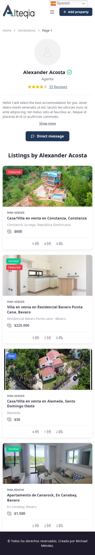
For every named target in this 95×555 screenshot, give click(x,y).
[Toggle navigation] (52, 12)
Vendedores (27, 30)
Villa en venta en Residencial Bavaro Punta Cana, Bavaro (45, 309)
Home (7, 30)
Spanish (63, 3)
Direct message (50, 136)
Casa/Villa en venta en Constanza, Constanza (47, 218)
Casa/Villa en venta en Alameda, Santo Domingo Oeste (41, 403)
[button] (47, 123)
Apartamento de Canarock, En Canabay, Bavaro (42, 497)
